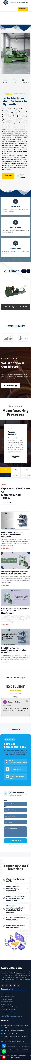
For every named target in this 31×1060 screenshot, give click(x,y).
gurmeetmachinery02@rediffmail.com (16, 1041)
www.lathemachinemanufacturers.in (11, 1016)
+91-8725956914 (21, 1036)
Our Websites (26, 1049)
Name (5, 800)
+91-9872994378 (12, 1036)
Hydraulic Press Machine (8, 1009)
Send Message (14, 840)
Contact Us (19, 1049)
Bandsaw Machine (7, 999)
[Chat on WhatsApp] (4, 1051)
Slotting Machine (6, 1004)
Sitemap (26, 1046)
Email (5, 812)
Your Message (7, 825)
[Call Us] (4, 1046)
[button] (2, 18)
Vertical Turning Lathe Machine (10, 1007)
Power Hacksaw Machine (8, 996)
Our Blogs (12, 1049)
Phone (5, 806)
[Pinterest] (14, 985)
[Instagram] (18, 985)
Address (6, 818)
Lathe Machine (6, 994)
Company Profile (11, 1046)
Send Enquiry (22, 8)
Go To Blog (8, 503)
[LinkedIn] (6, 985)
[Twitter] (10, 985)
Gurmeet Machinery (11, 967)
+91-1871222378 (12, 1033)
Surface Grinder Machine (8, 1012)
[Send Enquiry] (4, 1057)
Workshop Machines (7, 1001)
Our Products (19, 1046)
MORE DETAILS (9, 385)
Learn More (8, 175)
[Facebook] (2, 985)
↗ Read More (5, 548)
